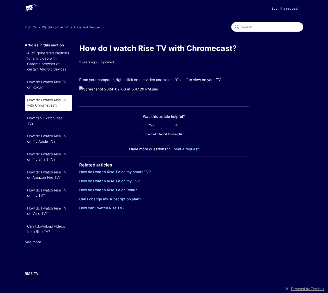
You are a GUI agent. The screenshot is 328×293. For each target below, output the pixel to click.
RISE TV (30, 27)
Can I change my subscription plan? (110, 199)
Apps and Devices (87, 27)
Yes (151, 125)
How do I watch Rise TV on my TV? (47, 193)
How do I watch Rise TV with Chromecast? (47, 103)
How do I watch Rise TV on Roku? (47, 85)
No (176, 125)
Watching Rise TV (55, 27)
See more (33, 242)
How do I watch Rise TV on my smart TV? (47, 157)
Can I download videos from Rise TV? (46, 229)
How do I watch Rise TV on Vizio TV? (47, 211)
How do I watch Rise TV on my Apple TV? (47, 139)
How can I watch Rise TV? (45, 121)
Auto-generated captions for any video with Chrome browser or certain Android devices (48, 61)
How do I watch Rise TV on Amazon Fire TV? (47, 175)
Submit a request (284, 8)
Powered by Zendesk (307, 289)
